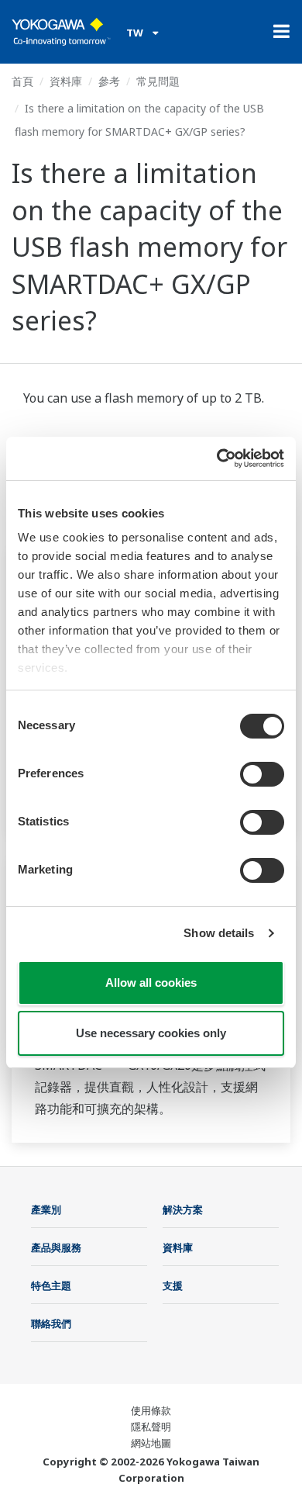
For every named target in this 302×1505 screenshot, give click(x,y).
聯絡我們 (51, 1323)
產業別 (46, 1209)
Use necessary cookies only (151, 1033)
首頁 (22, 81)
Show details (219, 932)
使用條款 (151, 1410)
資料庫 (66, 81)
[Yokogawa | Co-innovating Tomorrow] (61, 32)
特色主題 (51, 1285)
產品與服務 (56, 1247)
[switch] (262, 774)
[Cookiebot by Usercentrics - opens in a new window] (217, 458)
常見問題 (158, 81)
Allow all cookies (151, 982)
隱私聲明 (151, 1427)
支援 (173, 1285)
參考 (109, 81)
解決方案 (183, 1209)
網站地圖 (151, 1443)
